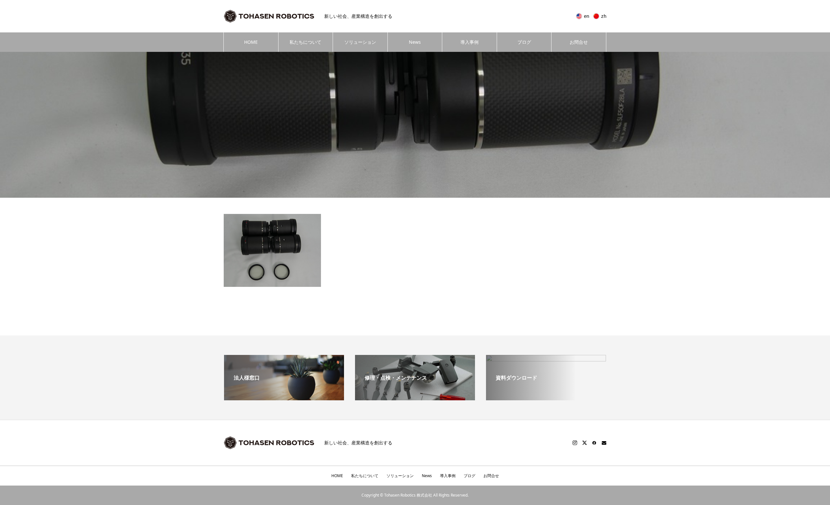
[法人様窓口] (284, 397)
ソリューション (360, 42)
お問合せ (579, 42)
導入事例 (469, 42)
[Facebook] (594, 442)
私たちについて (305, 42)
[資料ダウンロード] (546, 391)
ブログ (524, 42)
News (415, 42)
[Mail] (604, 442)
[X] (584, 442)
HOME (251, 42)
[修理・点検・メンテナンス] (415, 397)
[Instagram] (575, 442)
